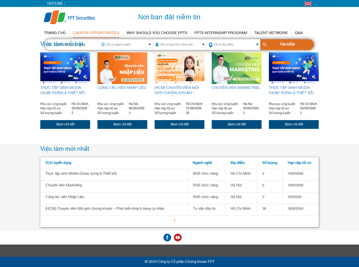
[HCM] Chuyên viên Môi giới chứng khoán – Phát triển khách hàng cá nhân (178, 96)
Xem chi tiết (65, 124)
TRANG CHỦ (55, 33)
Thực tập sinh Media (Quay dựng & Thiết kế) (62, 90)
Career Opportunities (96, 33)
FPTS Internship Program (220, 33)
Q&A (299, 33)
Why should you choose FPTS (157, 33)
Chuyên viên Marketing (236, 88)
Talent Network (271, 33)
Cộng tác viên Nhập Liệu (121, 88)
